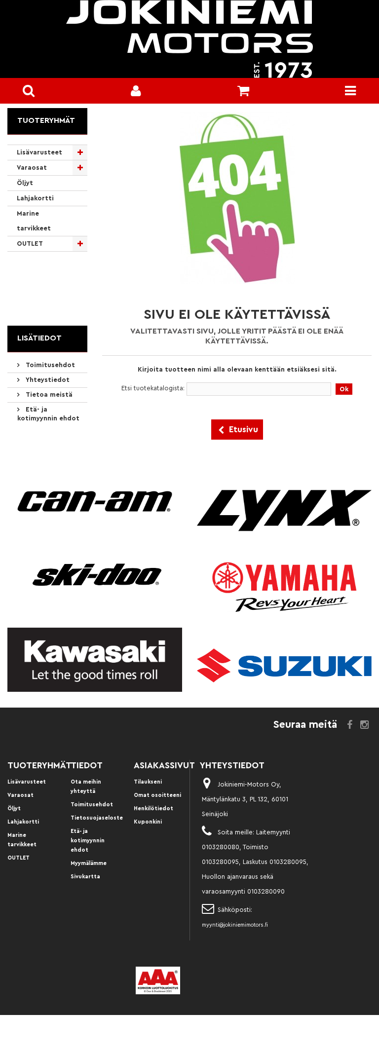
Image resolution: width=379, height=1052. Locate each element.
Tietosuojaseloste (97, 818)
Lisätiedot (39, 338)
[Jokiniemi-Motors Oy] (189, 39)
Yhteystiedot (47, 379)
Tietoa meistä (48, 394)
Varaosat (32, 167)
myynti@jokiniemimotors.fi (235, 925)
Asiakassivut (164, 765)
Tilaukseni (148, 782)
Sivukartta (85, 876)
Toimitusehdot (49, 365)
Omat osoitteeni (157, 795)
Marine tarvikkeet (34, 220)
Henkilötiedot (153, 808)
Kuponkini (148, 822)
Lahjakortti (35, 198)
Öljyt (25, 183)
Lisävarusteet (39, 152)
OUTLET (30, 243)
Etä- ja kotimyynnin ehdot (88, 840)
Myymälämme (89, 863)
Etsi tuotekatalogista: (153, 388)
